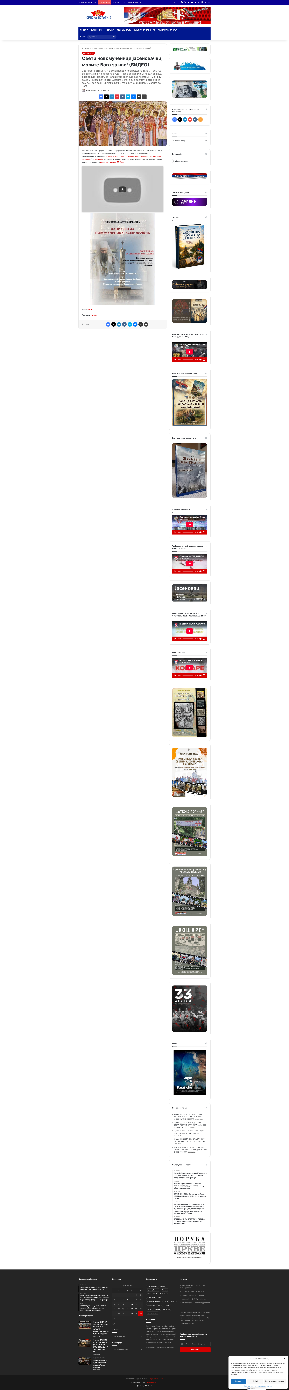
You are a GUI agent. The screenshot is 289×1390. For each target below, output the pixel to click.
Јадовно (94, 315)
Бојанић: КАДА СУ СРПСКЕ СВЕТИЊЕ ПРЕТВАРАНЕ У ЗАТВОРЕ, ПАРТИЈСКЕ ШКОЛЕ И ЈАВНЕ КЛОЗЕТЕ (188, 1116)
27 (127, 1313)
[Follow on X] (97, 90)
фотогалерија (97, 159)
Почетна (84, 30)
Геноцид (165, 1290)
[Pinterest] (117, 96)
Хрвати (157, 1309)
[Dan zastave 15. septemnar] (189, 176)
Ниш (159, 1297)
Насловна (87, 48)
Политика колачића (250, 1386)
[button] (284, 1358)
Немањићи (151, 1297)
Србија (167, 1305)
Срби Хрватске (97, 48)
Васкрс (162, 1286)
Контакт (110, 30)
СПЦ (90, 309)
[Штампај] (144, 96)
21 (132, 1309)
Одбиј (255, 1381)
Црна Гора (166, 1309)
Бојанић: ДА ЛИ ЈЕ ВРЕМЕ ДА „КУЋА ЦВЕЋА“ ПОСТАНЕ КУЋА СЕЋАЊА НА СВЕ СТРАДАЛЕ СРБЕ (190, 1125)
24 (114, 1313)
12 (123, 1304)
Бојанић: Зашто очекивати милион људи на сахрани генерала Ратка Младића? (100, 1362)
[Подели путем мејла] (139, 96)
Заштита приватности (265, 1386)
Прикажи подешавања (274, 1381)
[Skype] (128, 96)
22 (136, 1309)
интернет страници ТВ (112, 162)
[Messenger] (133, 96)
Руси (166, 1301)
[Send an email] (98, 90)
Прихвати (238, 1381)
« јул (113, 1324)
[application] (189, 352)
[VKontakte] (122, 96)
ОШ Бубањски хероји (154, 1301)
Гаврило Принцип (153, 1290)
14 (132, 1304)
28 (132, 1313)
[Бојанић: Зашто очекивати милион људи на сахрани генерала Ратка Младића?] (84, 1361)
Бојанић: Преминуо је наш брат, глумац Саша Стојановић (133, 2)
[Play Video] (122, 189)
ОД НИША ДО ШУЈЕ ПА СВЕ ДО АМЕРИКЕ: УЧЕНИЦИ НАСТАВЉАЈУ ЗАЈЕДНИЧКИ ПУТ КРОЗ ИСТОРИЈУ (190, 1149)
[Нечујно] (200, 360)
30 (141, 1313)
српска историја (152, 1313)
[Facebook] (101, 96)
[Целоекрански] (204, 360)
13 (127, 1304)
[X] (106, 96)
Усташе (149, 1309)
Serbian (252, 1388)
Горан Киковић (152, 1294)
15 (136, 1304)
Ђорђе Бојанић (91, 90)
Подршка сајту (124, 30)
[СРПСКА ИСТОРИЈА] (99, 15)
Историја (163, 1294)
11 (119, 1304)
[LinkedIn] (112, 96)
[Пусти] (175, 360)
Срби (160, 1305)
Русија (173, 1301)
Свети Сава (151, 1305)
